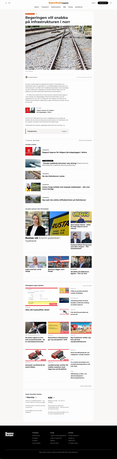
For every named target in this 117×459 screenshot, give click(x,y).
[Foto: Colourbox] (58, 48)
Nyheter (36, 7)
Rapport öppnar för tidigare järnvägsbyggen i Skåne (45, 111)
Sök (9, 3)
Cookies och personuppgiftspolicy (58, 435)
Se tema (64, 131)
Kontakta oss (71, 438)
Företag (70, 7)
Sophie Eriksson (33, 77)
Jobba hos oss (71, 440)
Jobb (64, 7)
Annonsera (34, 440)
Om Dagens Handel (73, 443)
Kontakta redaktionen (73, 435)
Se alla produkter (36, 443)
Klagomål (52, 440)
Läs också (39, 108)
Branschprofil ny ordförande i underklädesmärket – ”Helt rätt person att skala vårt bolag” (58, 407)
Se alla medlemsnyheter (86, 386)
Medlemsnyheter (56, 7)
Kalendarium (79, 7)
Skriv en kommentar (86, 140)
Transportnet (45, 7)
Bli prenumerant (36, 435)
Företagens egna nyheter (34, 285)
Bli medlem (35, 438)
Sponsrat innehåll (54, 443)
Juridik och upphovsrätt (56, 438)
